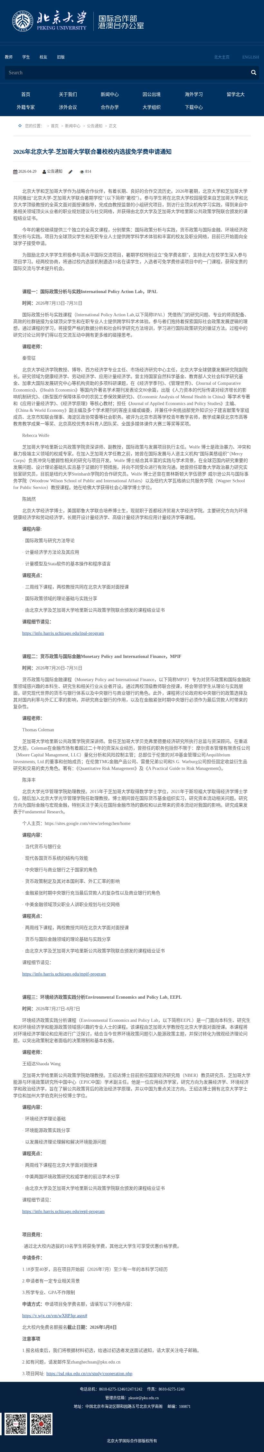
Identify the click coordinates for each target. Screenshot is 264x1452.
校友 (43, 57)
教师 (9, 57)
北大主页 (222, 57)
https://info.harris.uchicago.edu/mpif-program (64, 974)
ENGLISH (250, 57)
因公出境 (152, 94)
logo (98, 21)
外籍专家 (26, 107)
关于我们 (68, 94)
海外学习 (194, 94)
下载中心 (194, 107)
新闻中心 (110, 94)
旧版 (61, 57)
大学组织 (152, 107)
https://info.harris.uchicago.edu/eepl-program (63, 1211)
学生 (26, 57)
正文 (113, 126)
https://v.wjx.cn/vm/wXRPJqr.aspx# (54, 1315)
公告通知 (94, 126)
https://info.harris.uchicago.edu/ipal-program (63, 633)
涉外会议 (68, 107)
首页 (25, 94)
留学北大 (236, 94)
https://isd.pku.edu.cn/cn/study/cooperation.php (89, 1373)
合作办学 (110, 107)
